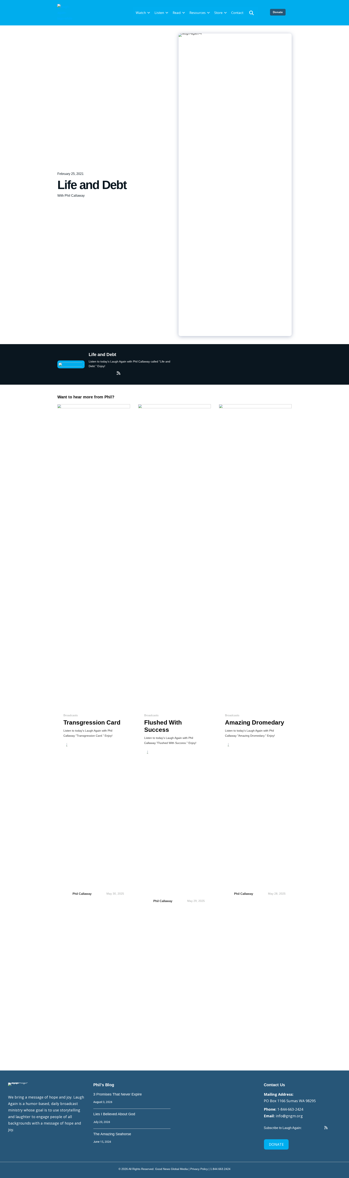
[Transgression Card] (93, 555)
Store (218, 12)
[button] (148, 13)
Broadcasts (70, 715)
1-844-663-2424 (290, 1109)
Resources (197, 12)
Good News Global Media (171, 1169)
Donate (278, 12)
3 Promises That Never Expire (117, 1094)
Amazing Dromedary (254, 722)
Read (177, 12)
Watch (141, 12)
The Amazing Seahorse (112, 1134)
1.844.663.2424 (220, 1169)
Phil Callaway (82, 893)
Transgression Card (91, 722)
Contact (237, 12)
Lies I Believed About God (114, 1114)
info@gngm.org (289, 1115)
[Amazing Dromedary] (255, 555)
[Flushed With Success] (174, 555)
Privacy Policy (199, 1169)
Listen (159, 12)
